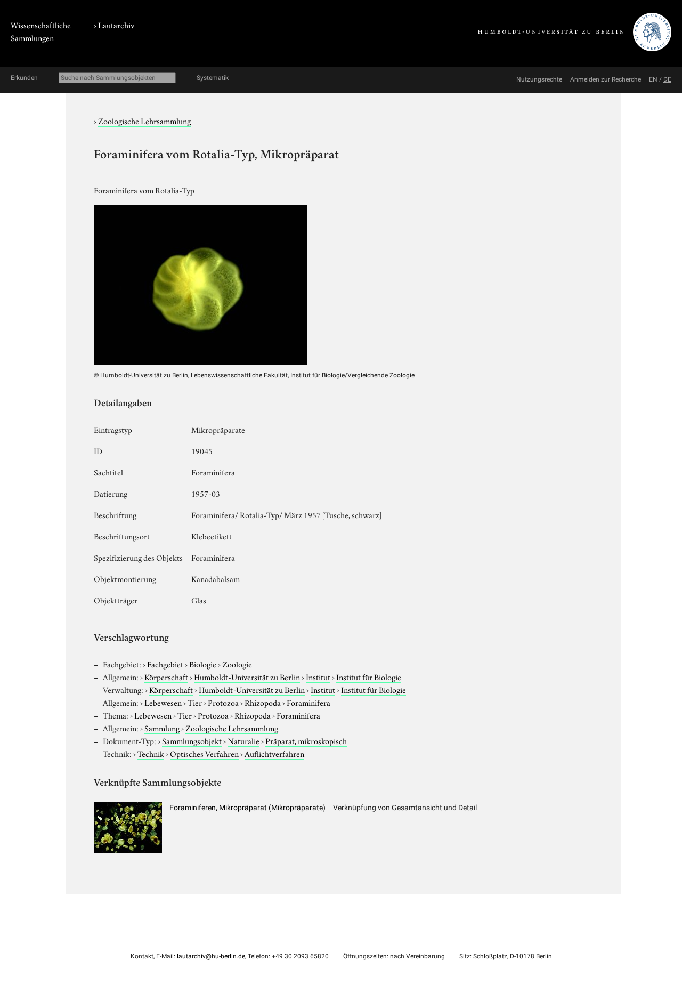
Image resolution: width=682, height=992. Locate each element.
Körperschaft (166, 676)
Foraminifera (308, 702)
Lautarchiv (116, 24)
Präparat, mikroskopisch (306, 740)
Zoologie (237, 664)
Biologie (202, 664)
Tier (195, 702)
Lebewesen (163, 702)
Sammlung (162, 727)
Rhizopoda (263, 702)
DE (667, 79)
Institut (318, 676)
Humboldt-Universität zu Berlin (247, 676)
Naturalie (243, 740)
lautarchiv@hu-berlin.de (211, 956)
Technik (150, 753)
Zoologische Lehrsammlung (144, 120)
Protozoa (223, 702)
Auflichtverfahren (274, 753)
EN (653, 79)
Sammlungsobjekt (192, 740)
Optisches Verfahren (204, 753)
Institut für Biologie (368, 676)
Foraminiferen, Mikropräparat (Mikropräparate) (247, 807)
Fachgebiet (165, 664)
